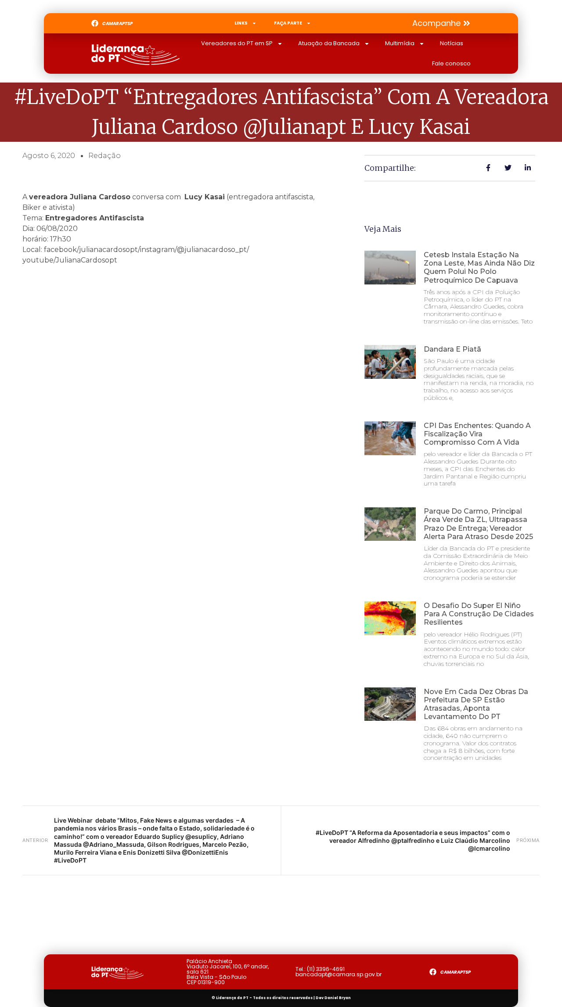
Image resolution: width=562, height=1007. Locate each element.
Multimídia (399, 43)
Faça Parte (288, 23)
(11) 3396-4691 (326, 969)
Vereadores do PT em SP (237, 43)
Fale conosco (451, 63)
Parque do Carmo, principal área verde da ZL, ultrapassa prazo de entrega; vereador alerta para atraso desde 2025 (478, 524)
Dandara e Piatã (452, 349)
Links (241, 23)
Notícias (451, 43)
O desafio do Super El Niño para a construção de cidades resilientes (479, 613)
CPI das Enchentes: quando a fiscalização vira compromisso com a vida (477, 433)
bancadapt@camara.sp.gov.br (338, 974)
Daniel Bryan (337, 998)
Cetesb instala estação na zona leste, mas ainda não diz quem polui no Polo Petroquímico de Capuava (479, 267)
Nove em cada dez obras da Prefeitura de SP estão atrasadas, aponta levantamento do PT (476, 704)
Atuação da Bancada (329, 43)
